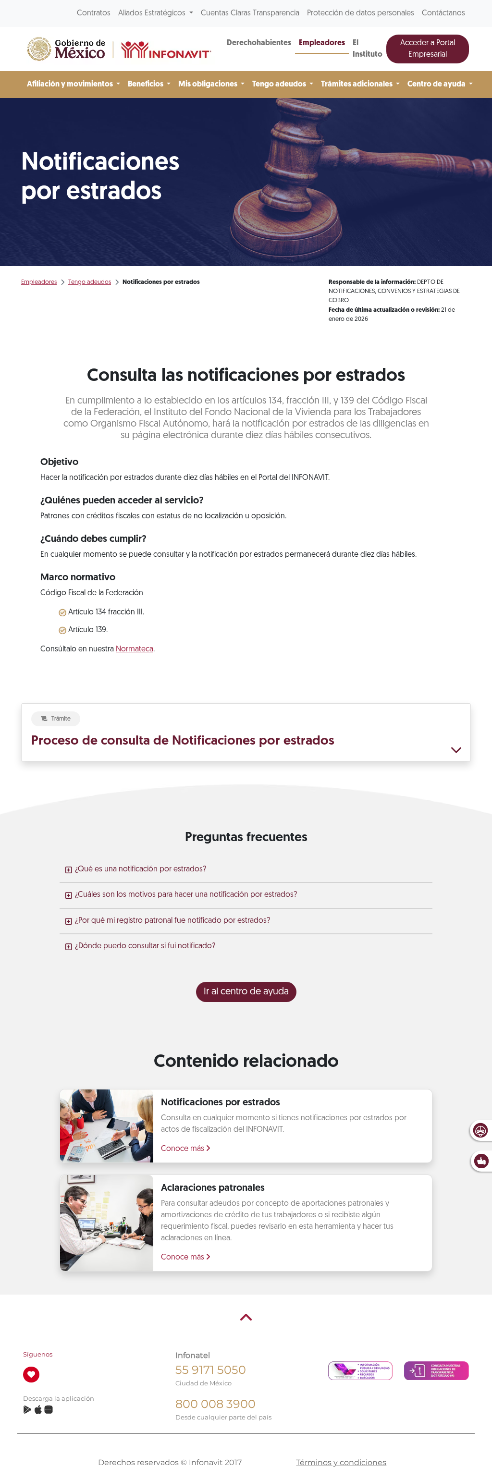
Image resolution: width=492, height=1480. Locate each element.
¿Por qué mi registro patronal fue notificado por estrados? (172, 921)
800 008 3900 (215, 1404)
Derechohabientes (259, 43)
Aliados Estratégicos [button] (152, 13)
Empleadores (322, 43)
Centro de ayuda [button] (437, 84)
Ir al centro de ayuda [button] (246, 992)
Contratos (94, 13)
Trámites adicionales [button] (357, 84)
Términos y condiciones (341, 1462)
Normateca (134, 649)
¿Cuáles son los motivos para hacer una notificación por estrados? (186, 895)
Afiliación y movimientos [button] (70, 84)
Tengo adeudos (89, 282)
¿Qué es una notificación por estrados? (140, 869)
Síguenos (37, 1354)
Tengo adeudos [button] (280, 84)
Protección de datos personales (360, 13)
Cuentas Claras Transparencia (250, 13)
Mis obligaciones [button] (208, 84)
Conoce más (183, 1149)
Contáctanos (443, 13)
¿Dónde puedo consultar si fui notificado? (145, 946)
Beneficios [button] (146, 84)
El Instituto (367, 49)
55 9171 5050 (210, 1370)
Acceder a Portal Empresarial (427, 49)
